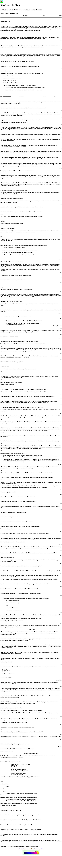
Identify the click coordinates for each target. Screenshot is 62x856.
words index (34, 848)
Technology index (21, 848)
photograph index (40, 848)
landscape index (28, 848)
